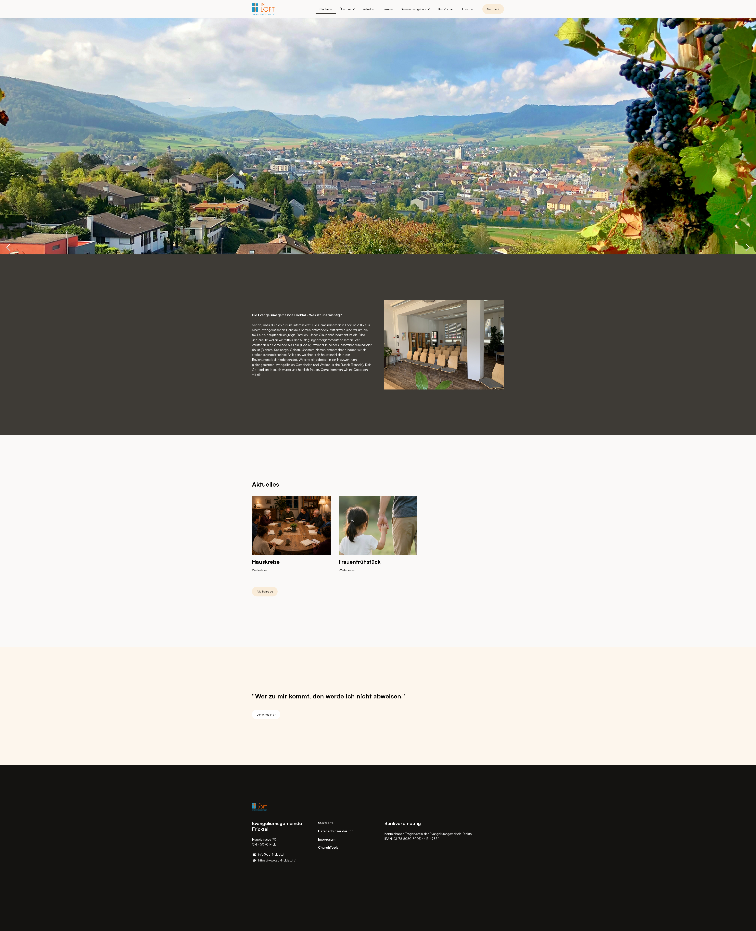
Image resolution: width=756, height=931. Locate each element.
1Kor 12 (306, 345)
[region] (378, 537)
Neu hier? (493, 9)
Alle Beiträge (265, 591)
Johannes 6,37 (266, 714)
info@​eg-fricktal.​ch (271, 854)
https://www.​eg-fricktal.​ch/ (277, 860)
